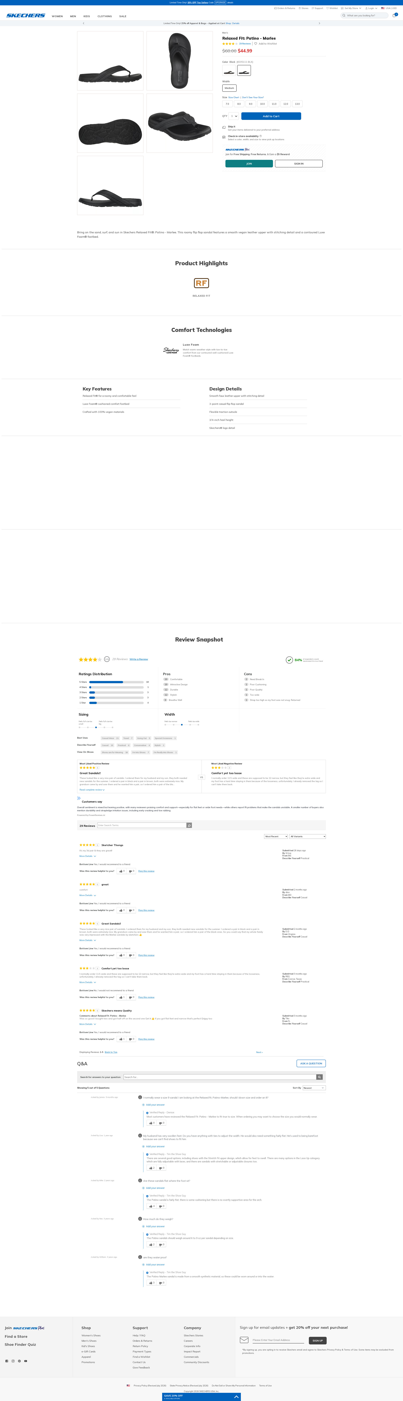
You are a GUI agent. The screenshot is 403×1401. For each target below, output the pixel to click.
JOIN (249, 163)
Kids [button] (87, 16)
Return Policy (140, 1346)
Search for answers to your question (100, 1077)
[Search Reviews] (189, 825)
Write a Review (139, 659)
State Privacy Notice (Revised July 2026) (189, 1385)
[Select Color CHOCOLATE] (229, 70)
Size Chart (233, 97)
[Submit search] (319, 1077)
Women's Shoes (91, 1335)
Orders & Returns (286, 8)
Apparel (86, 1356)
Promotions (88, 1362)
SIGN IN (299, 163)
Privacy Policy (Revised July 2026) (150, 1385)
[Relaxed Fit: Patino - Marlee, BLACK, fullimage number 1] (180, 60)
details (230, 2)
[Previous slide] (83, 23)
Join (9, 1328)
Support (318, 8)
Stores (304, 8)
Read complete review (91, 789)
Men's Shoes (89, 1340)
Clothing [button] (105, 16)
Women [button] (57, 16)
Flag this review (146, 871)
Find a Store (16, 1336)
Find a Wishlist (141, 1356)
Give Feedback (141, 1367)
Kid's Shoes (88, 1346)
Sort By (297, 1088)
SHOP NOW (215, 23)
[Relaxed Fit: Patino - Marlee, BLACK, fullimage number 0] (110, 60)
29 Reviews (245, 43)
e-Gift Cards (89, 1351)
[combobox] (364, 15)
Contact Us (139, 1362)
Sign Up (318, 1340)
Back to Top (111, 1052)
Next (259, 1052)
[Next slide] (319, 23)
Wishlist (333, 8)
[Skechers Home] (25, 15)
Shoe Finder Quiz (20, 1344)
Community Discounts (196, 1362)
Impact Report (192, 1351)
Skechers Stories (193, 1335)
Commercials (191, 1356)
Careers (188, 1340)
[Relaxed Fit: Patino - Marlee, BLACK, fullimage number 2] (110, 123)
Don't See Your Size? (253, 97)
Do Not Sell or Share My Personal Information (234, 1385)
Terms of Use (351, 1349)
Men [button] (73, 16)
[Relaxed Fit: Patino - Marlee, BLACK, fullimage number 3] (180, 123)
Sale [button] (122, 16)
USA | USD (391, 8)
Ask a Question (311, 1063)
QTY (224, 116)
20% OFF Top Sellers (198, 2)
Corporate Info (192, 1346)
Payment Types (142, 1351)
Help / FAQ (139, 1335)
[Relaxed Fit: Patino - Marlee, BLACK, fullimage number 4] (110, 185)
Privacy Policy (334, 1349)
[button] (371, 8)
